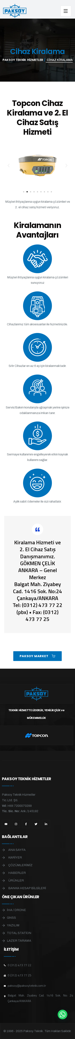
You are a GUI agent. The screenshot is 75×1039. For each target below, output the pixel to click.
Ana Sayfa (17, 849)
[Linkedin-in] (46, 824)
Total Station (19, 933)
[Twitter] (36, 824)
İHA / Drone (16, 910)
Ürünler (16, 880)
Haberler (17, 872)
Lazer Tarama (19, 940)
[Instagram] (16, 824)
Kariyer (15, 857)
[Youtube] (6, 824)
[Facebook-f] (26, 824)
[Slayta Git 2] (27, 191)
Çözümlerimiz (20, 865)
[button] (8, 165)
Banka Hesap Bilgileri (27, 888)
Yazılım (13, 925)
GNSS (11, 917)
